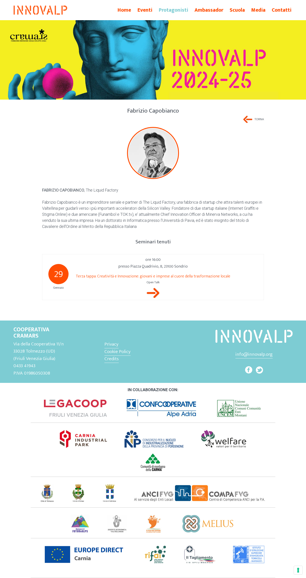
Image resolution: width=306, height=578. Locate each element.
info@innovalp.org (254, 354)
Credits (111, 359)
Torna (259, 119)
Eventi (144, 10)
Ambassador (208, 10)
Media (258, 10)
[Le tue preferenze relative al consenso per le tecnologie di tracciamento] (298, 570)
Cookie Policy (117, 352)
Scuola (237, 10)
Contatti (281, 10)
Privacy (111, 344)
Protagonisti (173, 10)
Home (124, 10)
